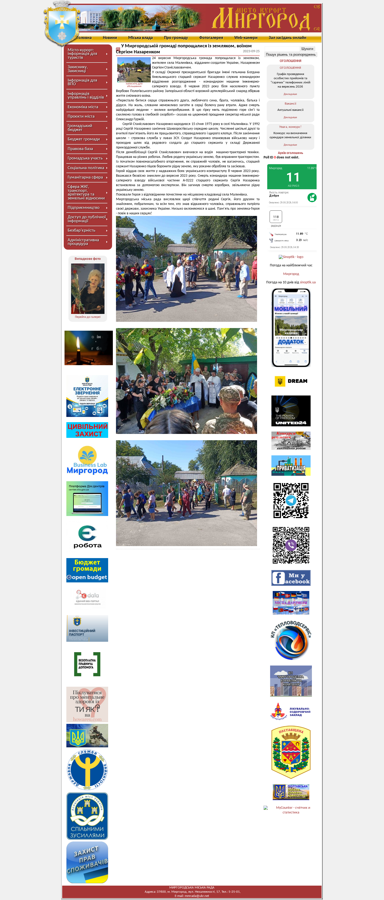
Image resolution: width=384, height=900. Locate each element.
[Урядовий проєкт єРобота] (87, 552)
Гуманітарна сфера (85, 177)
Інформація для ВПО (82, 82)
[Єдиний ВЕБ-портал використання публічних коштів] (87, 609)
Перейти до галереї (88, 317)
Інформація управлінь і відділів (86, 95)
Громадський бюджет (80, 128)
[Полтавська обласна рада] (291, 778)
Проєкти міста (81, 116)
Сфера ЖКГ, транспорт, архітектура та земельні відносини (86, 192)
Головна (84, 38)
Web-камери (246, 38)
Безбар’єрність (81, 230)
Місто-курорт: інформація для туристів (82, 54)
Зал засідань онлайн (287, 38)
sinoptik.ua (308, 282)
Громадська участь (85, 158)
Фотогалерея (211, 38)
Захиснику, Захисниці (78, 69)
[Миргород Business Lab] (87, 475)
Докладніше (290, 94)
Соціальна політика (86, 168)
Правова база (80, 149)
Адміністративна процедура (83, 242)
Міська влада (140, 38)
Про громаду (176, 38)
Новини (110, 38)
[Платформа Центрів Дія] (87, 515)
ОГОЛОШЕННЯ (290, 61)
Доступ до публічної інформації (87, 219)
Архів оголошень (290, 153)
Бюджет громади (84, 139)
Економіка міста (83, 107)
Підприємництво (84, 207)
